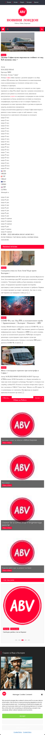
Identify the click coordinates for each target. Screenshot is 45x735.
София (8, 78)
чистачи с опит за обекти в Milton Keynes (19, 440)
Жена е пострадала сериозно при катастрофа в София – (20, 371)
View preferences (22, 728)
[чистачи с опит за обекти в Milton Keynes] (22, 424)
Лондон (22, 2)
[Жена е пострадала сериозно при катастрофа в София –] (22, 355)
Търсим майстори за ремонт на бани (16, 568)
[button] (42, 694)
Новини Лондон (22, 20)
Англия (15, 2)
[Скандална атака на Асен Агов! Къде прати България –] (22, 258)
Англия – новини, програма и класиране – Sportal (39, 398)
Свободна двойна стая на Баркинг (14, 632)
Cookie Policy (18, 732)
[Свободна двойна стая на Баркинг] (22, 605)
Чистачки (6, 482)
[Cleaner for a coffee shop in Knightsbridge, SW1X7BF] (22, 509)
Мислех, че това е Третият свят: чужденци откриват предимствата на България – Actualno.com (8, 398)
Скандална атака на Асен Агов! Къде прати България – (18, 271)
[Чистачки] (22, 467)
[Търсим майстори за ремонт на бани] (22, 552)
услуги (12, 96)
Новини (9, 2)
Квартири (6, 629)
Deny (22, 722)
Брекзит (36, 2)
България (29, 2)
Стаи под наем (14, 629)
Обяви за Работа (19, 400)
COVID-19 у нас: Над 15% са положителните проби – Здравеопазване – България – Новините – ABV (22, 321)
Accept (22, 716)
